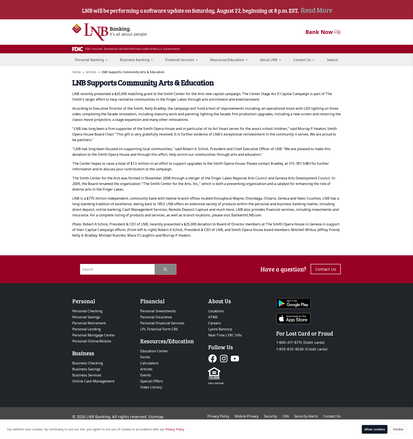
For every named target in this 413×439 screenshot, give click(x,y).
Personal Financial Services (162, 323)
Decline (398, 429)
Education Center (154, 351)
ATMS (213, 317)
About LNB (269, 59)
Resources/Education (227, 59)
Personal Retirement (89, 323)
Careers (214, 323)
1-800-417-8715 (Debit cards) (300, 342)
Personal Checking (87, 311)
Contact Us (302, 59)
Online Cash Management (93, 381)
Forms (145, 357)
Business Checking (87, 363)
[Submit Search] (165, 269)
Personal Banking (90, 59)
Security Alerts (306, 416)
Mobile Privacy (247, 416)
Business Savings (86, 369)
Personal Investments (158, 311)
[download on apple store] (308, 318)
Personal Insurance (156, 317)
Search (332, 59)
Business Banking (135, 59)
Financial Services (180, 59)
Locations (216, 311)
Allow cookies (374, 429)
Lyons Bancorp (220, 329)
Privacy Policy (174, 429)
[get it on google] (308, 303)
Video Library (151, 387)
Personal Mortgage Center (93, 335)
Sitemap (156, 416)
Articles (91, 72)
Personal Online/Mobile (91, 341)
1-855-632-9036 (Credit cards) (302, 349)
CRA (285, 416)
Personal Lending (86, 329)
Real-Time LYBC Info (225, 335)
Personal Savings (86, 317)
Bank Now (319, 31)
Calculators (149, 363)
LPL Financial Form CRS (159, 329)
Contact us (325, 269)
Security (270, 416)
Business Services (86, 375)
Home (76, 72)
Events (145, 375)
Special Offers (151, 381)
